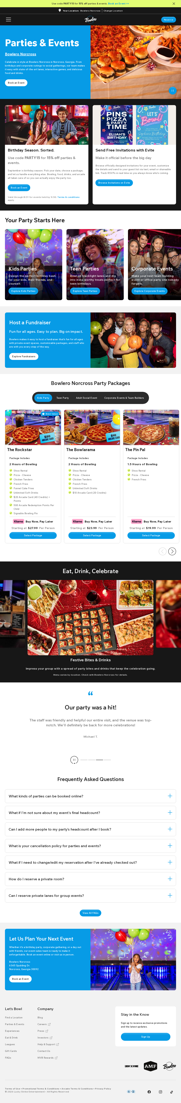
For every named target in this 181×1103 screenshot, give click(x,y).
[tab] (43, 398)
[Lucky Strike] (131, 1066)
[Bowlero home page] (91, 19)
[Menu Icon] (8, 20)
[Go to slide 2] (91, 760)
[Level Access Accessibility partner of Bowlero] (131, 1091)
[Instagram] (160, 1091)
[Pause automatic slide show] (74, 760)
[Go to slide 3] (99, 760)
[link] (168, 20)
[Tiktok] (171, 1092)
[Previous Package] (163, 551)
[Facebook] (149, 1091)
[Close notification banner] (174, 3)
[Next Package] (172, 551)
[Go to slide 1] (83, 760)
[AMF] (150, 1066)
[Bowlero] (169, 1066)
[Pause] (173, 91)
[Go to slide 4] (107, 760)
